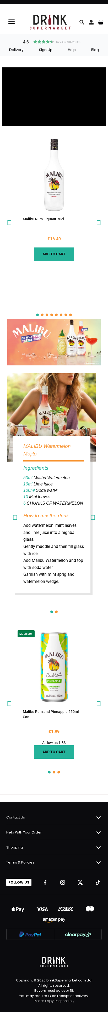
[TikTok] (98, 882)
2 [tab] (42, 315)
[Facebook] (45, 882)
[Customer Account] (91, 22)
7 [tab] (65, 315)
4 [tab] (51, 315)
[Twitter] (80, 882)
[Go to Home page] (50, 22)
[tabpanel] (54, 199)
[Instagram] (63, 882)
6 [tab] (61, 315)
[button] (54, 41)
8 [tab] (70, 315)
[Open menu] (11, 21)
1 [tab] (37, 315)
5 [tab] (56, 315)
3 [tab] (47, 315)
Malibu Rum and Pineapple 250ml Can (51, 714)
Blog (95, 49)
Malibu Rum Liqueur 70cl (43, 219)
